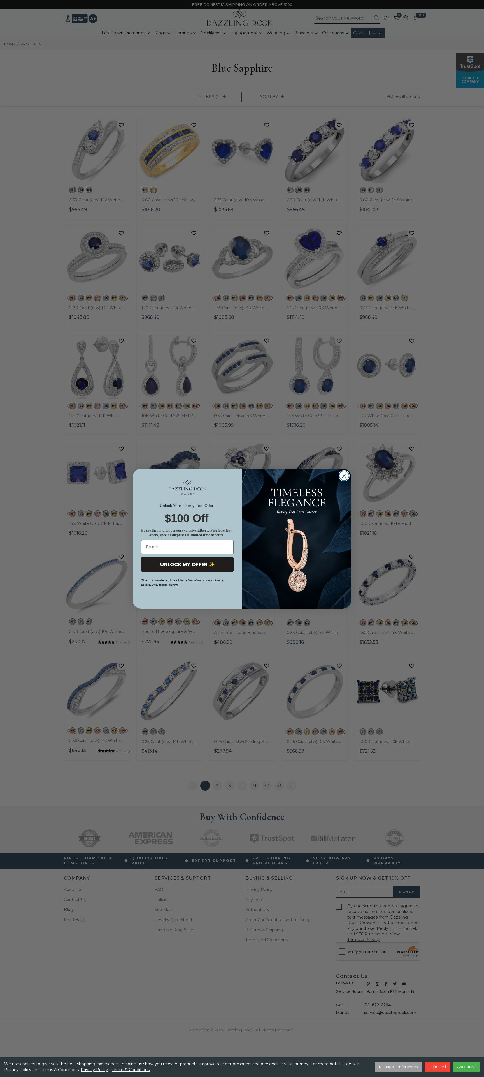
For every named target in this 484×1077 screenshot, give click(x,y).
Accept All (466, 1066)
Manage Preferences (398, 1066)
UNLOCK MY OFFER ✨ (187, 564)
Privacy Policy (94, 1069)
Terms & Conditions (131, 1069)
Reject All (437, 1066)
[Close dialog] (344, 476)
